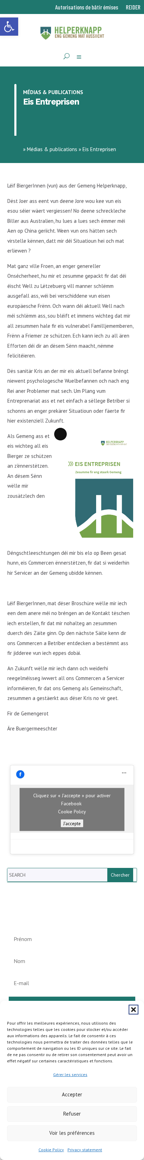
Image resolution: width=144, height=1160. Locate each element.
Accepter (72, 1094)
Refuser (72, 1113)
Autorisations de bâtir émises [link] (86, 7)
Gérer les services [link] (70, 1074)
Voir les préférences (72, 1133)
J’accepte (72, 823)
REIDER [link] (133, 7)
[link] (9, 26)
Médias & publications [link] (53, 92)
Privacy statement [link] (84, 1149)
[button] (133, 1009)
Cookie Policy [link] (51, 1149)
